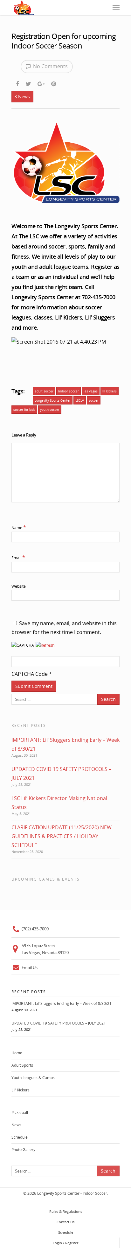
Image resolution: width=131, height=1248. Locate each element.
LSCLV (79, 400)
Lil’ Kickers (20, 1090)
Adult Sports (22, 1065)
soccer (94, 400)
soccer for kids (24, 409)
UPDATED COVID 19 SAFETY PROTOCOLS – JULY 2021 (58, 1023)
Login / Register (65, 1242)
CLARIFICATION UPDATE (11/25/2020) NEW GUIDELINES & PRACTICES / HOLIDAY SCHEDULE (61, 836)
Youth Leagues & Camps (33, 1077)
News (23, 97)
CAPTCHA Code (29, 673)
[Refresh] (45, 650)
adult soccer (44, 391)
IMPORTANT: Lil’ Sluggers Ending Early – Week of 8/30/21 (61, 1003)
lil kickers (109, 391)
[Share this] (18, 83)
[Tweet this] (29, 83)
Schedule (19, 1137)
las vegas (91, 391)
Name (18, 527)
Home (16, 1053)
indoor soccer (68, 391)
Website (18, 586)
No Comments (50, 66)
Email (18, 557)
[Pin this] (54, 83)
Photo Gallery (23, 1149)
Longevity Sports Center (53, 400)
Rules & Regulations (65, 1211)
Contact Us (65, 1221)
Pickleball (19, 1112)
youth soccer (49, 409)
